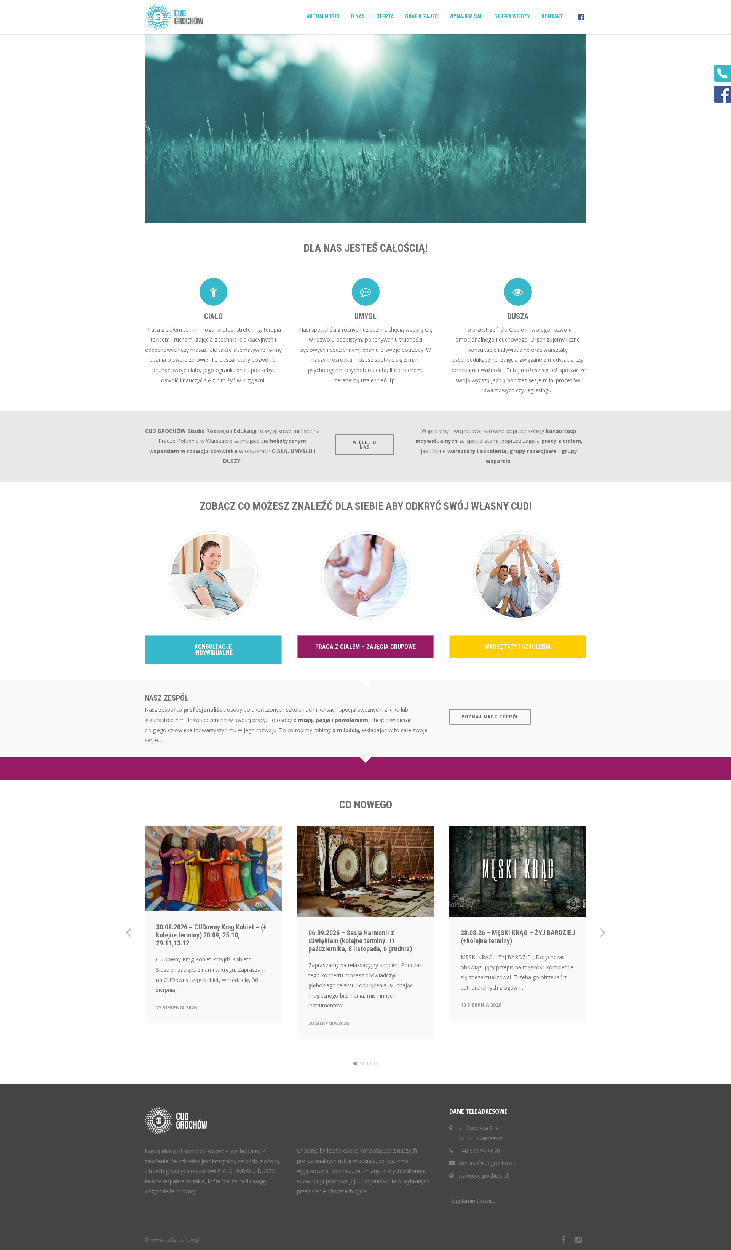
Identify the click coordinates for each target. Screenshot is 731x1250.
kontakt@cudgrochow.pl (488, 1163)
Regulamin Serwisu (472, 1200)
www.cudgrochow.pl (483, 1175)
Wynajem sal (466, 16)
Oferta (385, 16)
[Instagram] (578, 1239)
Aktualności (322, 16)
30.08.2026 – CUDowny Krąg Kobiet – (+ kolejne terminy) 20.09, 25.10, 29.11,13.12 (211, 935)
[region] (365, 128)
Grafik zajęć (421, 16)
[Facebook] (563, 1239)
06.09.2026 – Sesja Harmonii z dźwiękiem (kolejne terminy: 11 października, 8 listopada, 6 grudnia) (360, 941)
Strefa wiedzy (512, 16)
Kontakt (552, 16)
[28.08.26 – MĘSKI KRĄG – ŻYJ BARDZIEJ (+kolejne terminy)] (517, 871)
